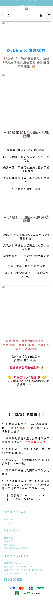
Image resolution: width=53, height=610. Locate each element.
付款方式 (8, 538)
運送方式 (8, 541)
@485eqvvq (30, 573)
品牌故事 (8, 519)
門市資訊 (8, 523)
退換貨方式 (10, 545)
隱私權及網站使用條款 (16, 548)
